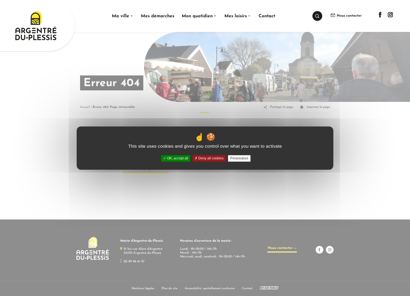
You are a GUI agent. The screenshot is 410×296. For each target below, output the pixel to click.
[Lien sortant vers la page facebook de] (380, 17)
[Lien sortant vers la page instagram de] (390, 16)
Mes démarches (157, 16)
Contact (267, 16)
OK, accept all (177, 158)
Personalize (239, 158)
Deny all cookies (211, 158)
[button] (122, 16)
